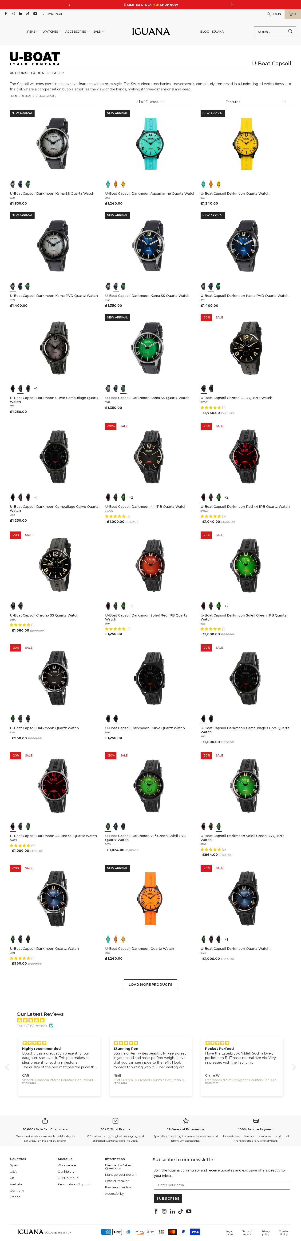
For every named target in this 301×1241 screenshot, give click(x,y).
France (15, 1197)
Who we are (67, 1165)
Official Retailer (117, 1181)
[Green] (28, 184)
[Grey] (13, 184)
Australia (16, 1184)
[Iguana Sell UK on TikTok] (28, 14)
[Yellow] (123, 184)
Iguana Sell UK (62, 1232)
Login (276, 14)
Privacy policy (265, 1233)
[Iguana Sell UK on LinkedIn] (20, 14)
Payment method (118, 1187)
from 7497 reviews (32, 1025)
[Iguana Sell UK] (151, 32)
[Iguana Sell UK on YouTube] (35, 14)
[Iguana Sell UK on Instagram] (13, 14)
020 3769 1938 (51, 14)
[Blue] (20, 184)
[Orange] (116, 184)
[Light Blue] (108, 184)
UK (12, 1178)
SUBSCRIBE (168, 1198)
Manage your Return (120, 1174)
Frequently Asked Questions (118, 1166)
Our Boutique (68, 1178)
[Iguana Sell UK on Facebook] (6, 14)
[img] (153, 1020)
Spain (14, 1165)
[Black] (13, 388)
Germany (17, 1190)
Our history (66, 1171)
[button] (33, 31)
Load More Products (150, 984)
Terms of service (247, 1233)
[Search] (290, 32)
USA (13, 1171)
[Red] (211, 939)
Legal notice (229, 1233)
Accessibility (114, 1193)
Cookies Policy (283, 1233)
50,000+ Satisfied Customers (45, 1129)
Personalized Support (74, 1184)
